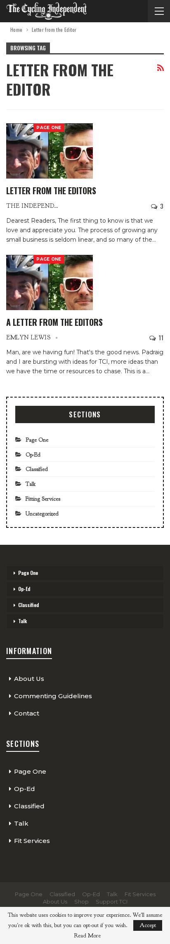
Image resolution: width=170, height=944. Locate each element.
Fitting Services (43, 498)
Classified (37, 469)
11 (160, 337)
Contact (26, 713)
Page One (48, 127)
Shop (81, 901)
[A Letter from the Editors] (49, 282)
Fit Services (32, 841)
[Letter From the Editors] (49, 151)
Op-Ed (33, 454)
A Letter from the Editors (54, 322)
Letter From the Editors (51, 190)
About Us (29, 679)
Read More (87, 936)
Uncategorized (42, 513)
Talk (30, 483)
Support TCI (112, 901)
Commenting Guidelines (53, 696)
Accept (147, 925)
